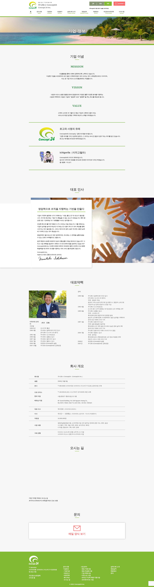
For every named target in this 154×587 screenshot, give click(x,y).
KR (108, 3)
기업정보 (49, 12)
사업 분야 (84, 567)
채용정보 (95, 12)
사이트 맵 (121, 12)
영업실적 (84, 12)
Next (29, 305)
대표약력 (67, 575)
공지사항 (39, 12)
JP (93, 3)
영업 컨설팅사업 (87, 571)
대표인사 (67, 573)
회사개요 (67, 577)
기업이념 (67, 571)
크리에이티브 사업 (88, 580)
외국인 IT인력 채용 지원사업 (91, 577)
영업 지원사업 (86, 569)
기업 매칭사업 (86, 573)
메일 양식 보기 (77, 533)
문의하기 (121, 3)
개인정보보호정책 (109, 12)
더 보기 (68, 162)
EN (100, 3)
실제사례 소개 (71, 12)
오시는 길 (67, 580)
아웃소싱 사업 (86, 575)
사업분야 (59, 12)
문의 (112, 573)
